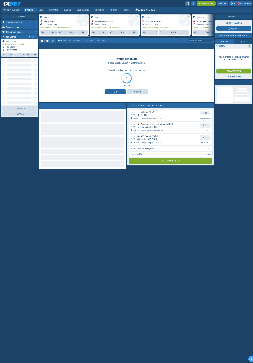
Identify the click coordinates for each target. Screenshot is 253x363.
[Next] (36, 37)
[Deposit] (193, 3)
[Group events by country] (36, 71)
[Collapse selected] (32, 71)
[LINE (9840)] (42, 40)
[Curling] (47, 40)
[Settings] (232, 3)
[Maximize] (36, 22)
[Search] (211, 40)
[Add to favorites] (35, 41)
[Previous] (29, 37)
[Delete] (211, 105)
